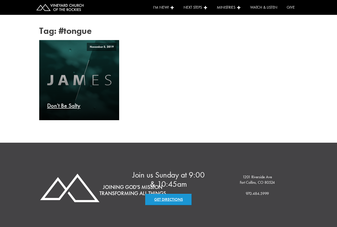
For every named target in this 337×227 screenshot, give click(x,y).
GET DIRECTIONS (168, 199)
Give (291, 7)
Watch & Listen (264, 7)
